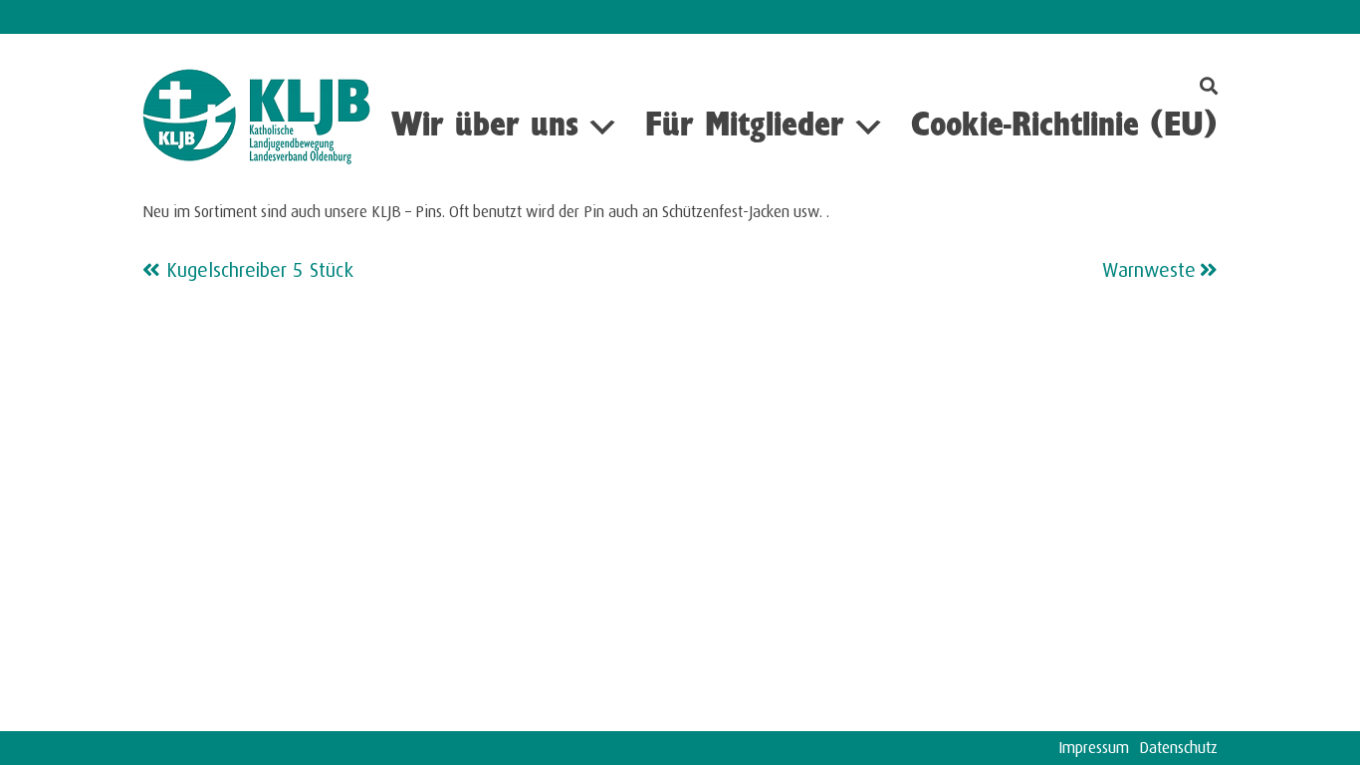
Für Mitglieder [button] (744, 127)
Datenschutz (1178, 744)
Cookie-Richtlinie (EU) (1064, 127)
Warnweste (1149, 266)
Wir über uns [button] (484, 127)
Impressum (1093, 744)
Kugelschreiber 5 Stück (259, 266)
